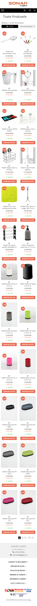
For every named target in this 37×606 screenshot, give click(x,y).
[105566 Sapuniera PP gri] (28, 408)
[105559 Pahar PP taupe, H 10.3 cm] (9, 314)
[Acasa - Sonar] (18, 4)
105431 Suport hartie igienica (28, 169)
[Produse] (3, 10)
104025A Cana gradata (9, 90)
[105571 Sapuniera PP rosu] (28, 502)
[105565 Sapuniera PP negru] (9, 408)
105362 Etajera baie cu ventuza (9, 169)
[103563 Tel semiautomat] (28, 39)
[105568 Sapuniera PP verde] (28, 455)
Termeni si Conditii (18, 575)
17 (29, 538)
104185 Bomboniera (28, 90)
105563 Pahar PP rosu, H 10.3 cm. (27, 379)
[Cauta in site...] (34, 10)
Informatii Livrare (18, 579)
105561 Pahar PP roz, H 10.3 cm (9, 379)
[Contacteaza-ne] (24, 10)
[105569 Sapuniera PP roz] (9, 502)
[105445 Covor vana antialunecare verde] (9, 194)
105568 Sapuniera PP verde (28, 473)
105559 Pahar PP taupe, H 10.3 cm (9, 332)
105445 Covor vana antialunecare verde (9, 207)
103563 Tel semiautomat (27, 52)
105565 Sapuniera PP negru (9, 426)
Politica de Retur (17, 570)
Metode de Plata (18, 566)
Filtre (10, 26)
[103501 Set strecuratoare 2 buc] (9, 39)
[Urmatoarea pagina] (32, 537)
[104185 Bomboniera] (28, 78)
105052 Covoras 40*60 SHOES (9, 130)
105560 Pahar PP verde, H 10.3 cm (28, 332)
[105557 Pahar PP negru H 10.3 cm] (28, 272)
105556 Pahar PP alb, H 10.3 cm (9, 285)
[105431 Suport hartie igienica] (28, 155)
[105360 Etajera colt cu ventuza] (28, 117)
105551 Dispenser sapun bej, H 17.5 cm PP (28, 246)
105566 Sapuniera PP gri (28, 426)
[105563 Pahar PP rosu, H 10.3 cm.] (28, 361)
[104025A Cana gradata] (9, 78)
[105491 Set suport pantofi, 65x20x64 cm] (9, 233)
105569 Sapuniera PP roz (9, 520)
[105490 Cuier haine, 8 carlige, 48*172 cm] (28, 194)
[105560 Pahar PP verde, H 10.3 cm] (28, 314)
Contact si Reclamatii (17, 562)
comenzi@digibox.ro (19, 555)
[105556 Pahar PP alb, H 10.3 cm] (9, 272)
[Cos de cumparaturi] (30, 10)
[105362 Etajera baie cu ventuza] (9, 155)
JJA (27, 49)
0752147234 (19, 552)
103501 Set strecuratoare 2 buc (9, 52)
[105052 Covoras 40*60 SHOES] (9, 117)
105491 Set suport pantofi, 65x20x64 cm (9, 246)
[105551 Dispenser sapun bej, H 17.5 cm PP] (28, 233)
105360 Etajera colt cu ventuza (27, 130)
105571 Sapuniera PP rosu (28, 520)
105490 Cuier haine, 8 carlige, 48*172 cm (27, 207)
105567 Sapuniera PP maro (9, 473)
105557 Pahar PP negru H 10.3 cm (28, 285)
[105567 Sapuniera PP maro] (9, 455)
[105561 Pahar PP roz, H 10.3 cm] (9, 361)
